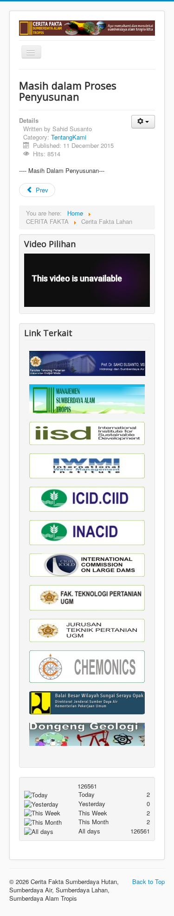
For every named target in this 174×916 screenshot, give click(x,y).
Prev (41, 189)
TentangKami (68, 137)
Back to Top (148, 881)
